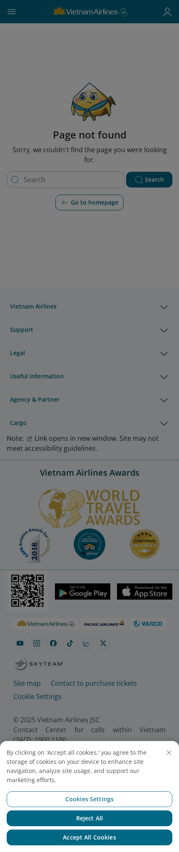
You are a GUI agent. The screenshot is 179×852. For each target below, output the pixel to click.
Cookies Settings (89, 799)
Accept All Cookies (89, 837)
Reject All (89, 818)
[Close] (169, 752)
